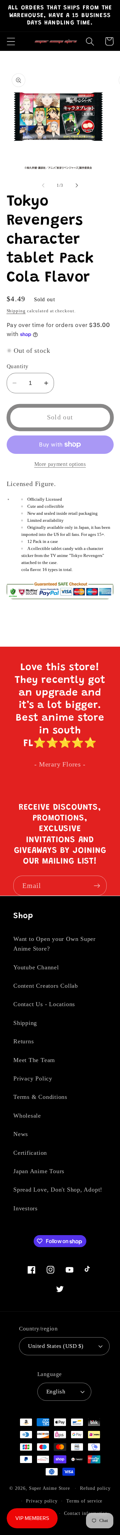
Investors (25, 1208)
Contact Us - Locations (44, 1004)
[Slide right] (77, 185)
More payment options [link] (60, 464)
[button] (10, 41)
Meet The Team (34, 1060)
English (56, 1391)
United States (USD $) (56, 1346)
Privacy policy (42, 1501)
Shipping (16, 310)
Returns (23, 1041)
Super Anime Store (49, 1488)
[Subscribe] (96, 886)
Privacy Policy (32, 1078)
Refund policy (95, 1488)
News (20, 1134)
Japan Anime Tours (38, 1171)
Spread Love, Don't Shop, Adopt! (57, 1189)
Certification (30, 1152)
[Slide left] (43, 185)
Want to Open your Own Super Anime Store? (54, 944)
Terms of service (84, 1501)
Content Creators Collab (45, 985)
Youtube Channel (36, 967)
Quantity (18, 366)
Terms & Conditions (40, 1097)
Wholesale (27, 1115)
